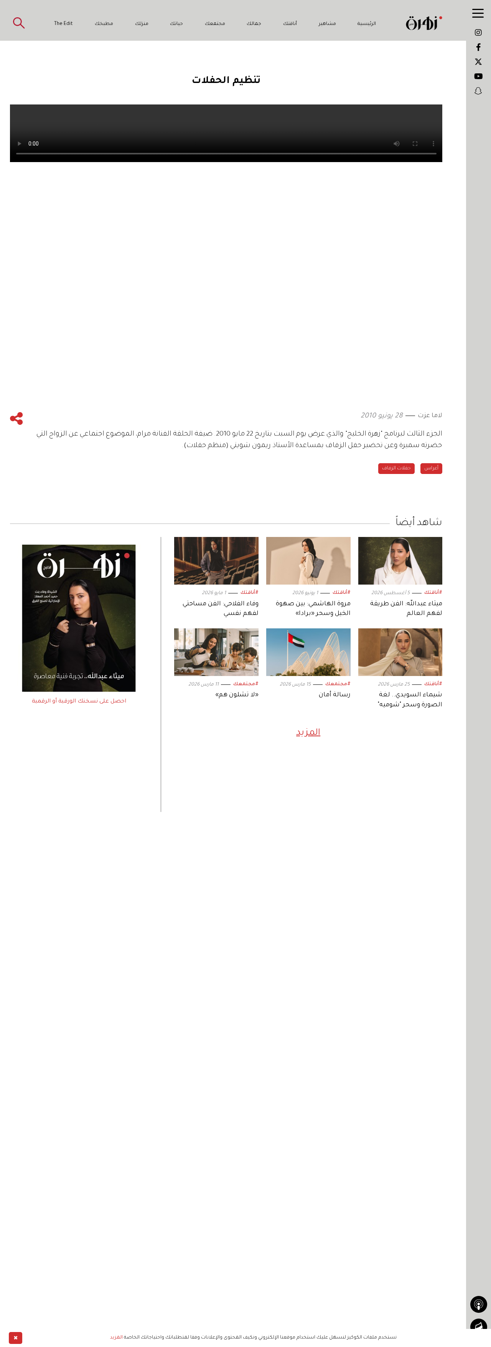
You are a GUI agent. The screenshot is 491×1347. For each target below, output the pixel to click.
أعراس (431, 468)
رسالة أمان (335, 695)
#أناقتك (433, 593)
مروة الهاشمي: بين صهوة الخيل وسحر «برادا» (313, 609)
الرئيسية (367, 24)
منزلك (141, 24)
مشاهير (327, 24)
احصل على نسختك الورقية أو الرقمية (79, 702)
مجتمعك (215, 24)
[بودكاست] (478, 1304)
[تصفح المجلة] (478, 1327)
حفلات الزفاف (396, 468)
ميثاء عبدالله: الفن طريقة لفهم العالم (406, 609)
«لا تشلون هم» (237, 695)
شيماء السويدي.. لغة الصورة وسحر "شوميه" (410, 700)
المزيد (308, 733)
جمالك (254, 24)
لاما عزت (430, 416)
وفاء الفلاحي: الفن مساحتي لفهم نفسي (221, 609)
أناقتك (290, 24)
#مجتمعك (338, 684)
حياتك (176, 24)
